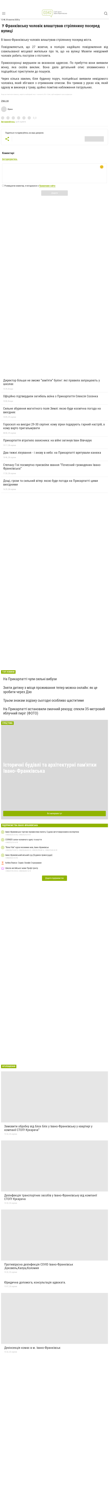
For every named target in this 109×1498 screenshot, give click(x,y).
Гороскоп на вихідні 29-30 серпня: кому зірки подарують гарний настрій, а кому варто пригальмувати (54, 426)
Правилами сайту (47, 186)
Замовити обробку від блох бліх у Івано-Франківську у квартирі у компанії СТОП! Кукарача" (48, 1128)
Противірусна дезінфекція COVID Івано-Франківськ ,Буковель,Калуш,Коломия (38, 1266)
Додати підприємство (54, 878)
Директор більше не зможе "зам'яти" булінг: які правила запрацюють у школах (51, 382)
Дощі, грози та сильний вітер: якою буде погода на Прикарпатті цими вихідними (50, 482)
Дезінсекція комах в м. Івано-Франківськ (32, 1348)
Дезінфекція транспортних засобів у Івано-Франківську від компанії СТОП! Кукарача (50, 1197)
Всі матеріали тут (54, 813)
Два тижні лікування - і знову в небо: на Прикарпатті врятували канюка (52, 452)
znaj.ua (5, 101)
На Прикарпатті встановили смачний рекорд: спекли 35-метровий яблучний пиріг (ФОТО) (54, 711)
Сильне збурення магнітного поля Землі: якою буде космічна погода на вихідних (52, 410)
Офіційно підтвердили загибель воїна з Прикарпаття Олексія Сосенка (50, 396)
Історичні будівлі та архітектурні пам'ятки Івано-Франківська (50, 768)
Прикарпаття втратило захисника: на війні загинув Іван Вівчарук (47, 440)
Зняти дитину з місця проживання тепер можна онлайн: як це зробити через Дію (50, 689)
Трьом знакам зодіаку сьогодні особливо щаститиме (43, 700)
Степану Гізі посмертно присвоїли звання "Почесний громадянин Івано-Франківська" (52, 466)
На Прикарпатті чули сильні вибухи (30, 679)
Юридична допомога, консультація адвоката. (35, 1282)
